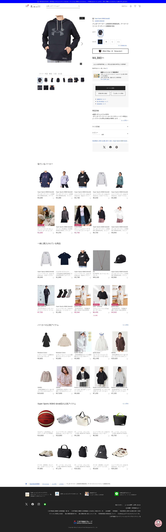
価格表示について (101, 99)
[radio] (100, 34)
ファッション (45, 484)
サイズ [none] (94, 41)
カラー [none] (94, 32)
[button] (61, 43)
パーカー (61, 484)
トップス (54, 484)
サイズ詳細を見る (122, 45)
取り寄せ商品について (102, 101)
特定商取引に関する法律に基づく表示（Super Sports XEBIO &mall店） (109, 141)
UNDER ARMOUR (99, 21)
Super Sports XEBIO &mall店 (102, 18)
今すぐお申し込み (105, 79)
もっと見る (124, 120)
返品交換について (101, 103)
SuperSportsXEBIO (35, 484)
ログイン (124, 6)
